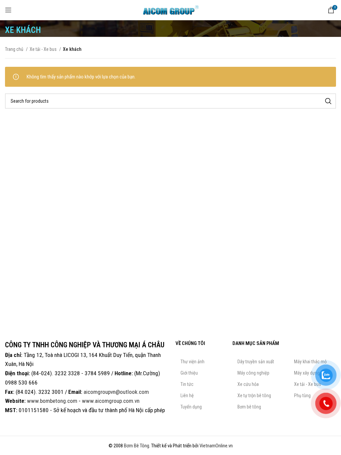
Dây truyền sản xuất (255, 361)
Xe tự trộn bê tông (254, 395)
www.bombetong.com (52, 401)
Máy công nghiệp (253, 373)
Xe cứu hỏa (248, 384)
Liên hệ (187, 395)
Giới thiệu (189, 373)
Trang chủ (14, 49)
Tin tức (186, 384)
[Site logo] (170, 10)
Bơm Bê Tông (136, 446)
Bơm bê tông (249, 406)
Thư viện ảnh (192, 361)
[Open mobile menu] (8, 10)
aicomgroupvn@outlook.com (116, 392)
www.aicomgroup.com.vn (111, 401)
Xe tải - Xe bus (44, 49)
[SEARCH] (328, 101)
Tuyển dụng (191, 406)
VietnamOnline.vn (216, 446)
